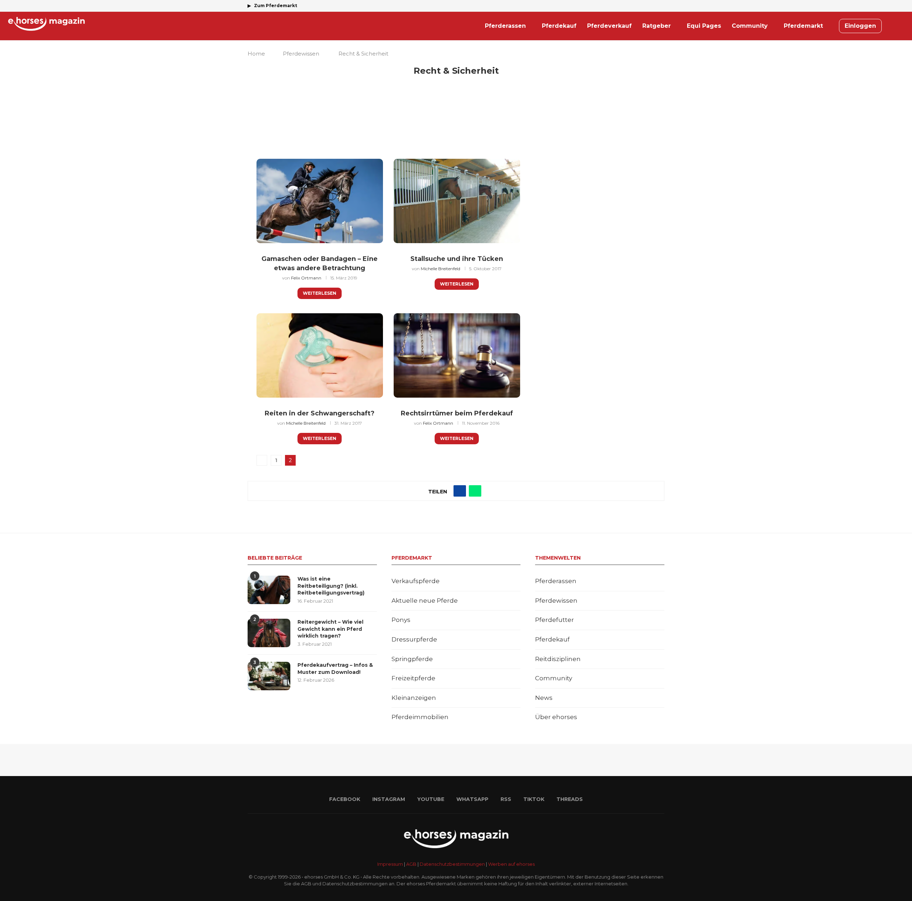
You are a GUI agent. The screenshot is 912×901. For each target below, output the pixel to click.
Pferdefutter (554, 619)
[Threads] (662, 5)
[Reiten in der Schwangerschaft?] (319, 355)
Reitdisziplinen (558, 658)
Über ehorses (556, 717)
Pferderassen (505, 25)
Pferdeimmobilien (420, 717)
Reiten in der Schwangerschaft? (319, 413)
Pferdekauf (559, 25)
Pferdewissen (301, 53)
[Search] (901, 26)
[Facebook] (613, 5)
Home (256, 53)
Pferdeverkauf (609, 25)
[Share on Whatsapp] (475, 491)
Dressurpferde (414, 639)
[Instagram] (621, 5)
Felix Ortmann (306, 278)
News (544, 697)
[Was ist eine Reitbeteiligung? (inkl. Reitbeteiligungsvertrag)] (269, 590)
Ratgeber (656, 25)
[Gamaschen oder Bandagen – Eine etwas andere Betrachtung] (319, 201)
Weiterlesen (319, 293)
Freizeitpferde (413, 678)
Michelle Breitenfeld (440, 268)
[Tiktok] (654, 5)
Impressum (390, 864)
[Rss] (646, 5)
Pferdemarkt (803, 25)
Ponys (401, 619)
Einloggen (860, 25)
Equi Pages (704, 25)
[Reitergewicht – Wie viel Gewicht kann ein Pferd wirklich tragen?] (269, 633)
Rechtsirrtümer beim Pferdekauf (457, 413)
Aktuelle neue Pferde (425, 600)
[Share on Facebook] (460, 491)
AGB (411, 864)
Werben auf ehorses (511, 864)
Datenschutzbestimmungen (452, 864)
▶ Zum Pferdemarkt (272, 5)
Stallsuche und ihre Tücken (456, 259)
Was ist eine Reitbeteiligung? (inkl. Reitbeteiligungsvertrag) (330, 586)
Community (750, 25)
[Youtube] (630, 5)
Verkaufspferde (416, 581)
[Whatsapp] (638, 5)
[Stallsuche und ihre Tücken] (457, 201)
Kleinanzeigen (414, 697)
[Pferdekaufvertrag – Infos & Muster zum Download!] (269, 676)
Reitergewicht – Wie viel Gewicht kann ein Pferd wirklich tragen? (330, 629)
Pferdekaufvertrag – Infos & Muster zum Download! (335, 668)
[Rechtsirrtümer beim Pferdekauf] (457, 355)
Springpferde (412, 658)
